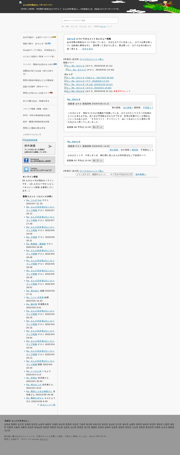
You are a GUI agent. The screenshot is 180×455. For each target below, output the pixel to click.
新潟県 (105, 424)
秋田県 (35, 424)
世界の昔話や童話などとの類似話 (38, 80)
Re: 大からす (78, 66)
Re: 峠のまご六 (34, 384)
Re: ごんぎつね (34, 200)
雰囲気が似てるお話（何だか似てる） (38, 72)
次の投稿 (127, 107)
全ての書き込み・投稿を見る (36, 101)
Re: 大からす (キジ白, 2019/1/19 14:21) (92, 84)
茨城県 (55, 424)
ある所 (164, 427)
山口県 (74, 427)
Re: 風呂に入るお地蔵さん (39, 391)
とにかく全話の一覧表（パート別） (39, 56)
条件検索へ (140, 174)
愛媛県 (94, 427)
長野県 (139, 424)
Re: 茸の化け (32, 291)
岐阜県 (146, 424)
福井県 (125, 424)
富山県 (112, 424)
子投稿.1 (147, 107)
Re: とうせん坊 (34, 371)
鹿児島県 (150, 427)
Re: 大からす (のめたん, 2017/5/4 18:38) (92, 77)
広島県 (67, 427)
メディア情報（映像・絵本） (36, 109)
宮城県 (28, 424)
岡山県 (60, 427)
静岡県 (153, 424)
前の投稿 (114, 150)
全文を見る (87, 49)
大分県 (135, 427)
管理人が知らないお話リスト (36, 93)
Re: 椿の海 (31, 304)
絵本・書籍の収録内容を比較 (36, 122)
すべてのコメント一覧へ (92, 59)
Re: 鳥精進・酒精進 (36, 244)
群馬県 (69, 424)
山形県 (41, 424)
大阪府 (17, 427)
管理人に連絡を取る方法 (34, 128)
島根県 (53, 427)
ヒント (102, 26)
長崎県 (121, 427)
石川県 (119, 424)
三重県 (166, 424)
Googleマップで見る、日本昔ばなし (39, 50)
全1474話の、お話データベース (37, 37)
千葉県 (82, 424)
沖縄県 (158, 427)
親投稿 (135, 150)
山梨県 (132, 424)
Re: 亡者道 (31, 237)
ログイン (44, 439)
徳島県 (80, 427)
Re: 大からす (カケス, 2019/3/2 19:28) (91, 88)
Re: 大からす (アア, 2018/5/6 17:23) (90, 81)
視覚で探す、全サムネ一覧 (35, 44)
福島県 (48, 424)
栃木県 (62, 424)
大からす (71, 39)
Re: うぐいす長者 (35, 297)
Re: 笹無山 (31, 378)
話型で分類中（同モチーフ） (36, 87)
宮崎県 (142, 427)
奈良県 (31, 427)
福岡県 (108, 427)
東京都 (89, 424)
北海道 (7, 424)
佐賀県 (115, 427)
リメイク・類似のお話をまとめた (38, 64)
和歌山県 (38, 427)
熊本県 (128, 427)
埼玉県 (76, 424)
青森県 (14, 424)
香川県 (87, 427)
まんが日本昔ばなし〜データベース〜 (38, 5)
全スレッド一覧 (47, 405)
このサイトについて (32, 135)
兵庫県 (24, 427)
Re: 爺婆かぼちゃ (35, 398)
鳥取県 (46, 427)
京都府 (10, 427)
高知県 (101, 427)
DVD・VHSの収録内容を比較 (36, 115)
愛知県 (160, 424)
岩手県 (21, 424)
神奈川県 (97, 424)
